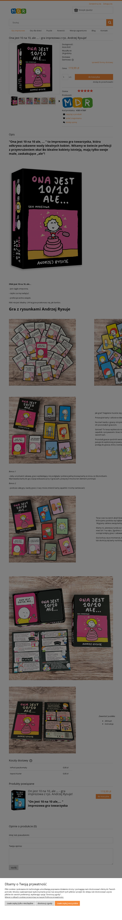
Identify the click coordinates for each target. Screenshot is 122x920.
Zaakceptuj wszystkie (67, 903)
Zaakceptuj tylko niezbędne (20, 903)
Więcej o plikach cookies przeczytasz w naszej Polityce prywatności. (34, 897)
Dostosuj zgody (45, 903)
